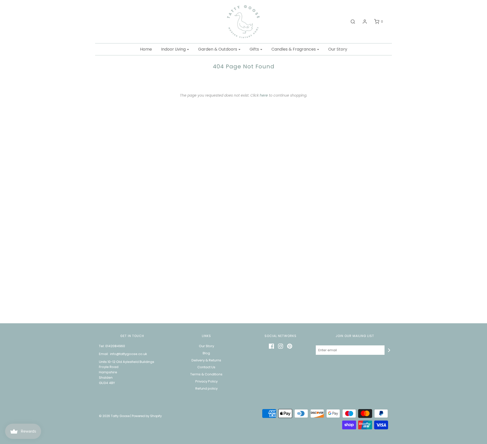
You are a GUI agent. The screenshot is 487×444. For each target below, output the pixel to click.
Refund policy (206, 388)
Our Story (337, 49)
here (264, 95)
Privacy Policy (206, 381)
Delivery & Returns (206, 360)
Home (146, 49)
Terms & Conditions (206, 374)
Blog (206, 353)
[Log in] (362, 21)
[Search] (350, 21)
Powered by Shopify (147, 416)
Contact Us (206, 367)
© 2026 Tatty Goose (114, 416)
